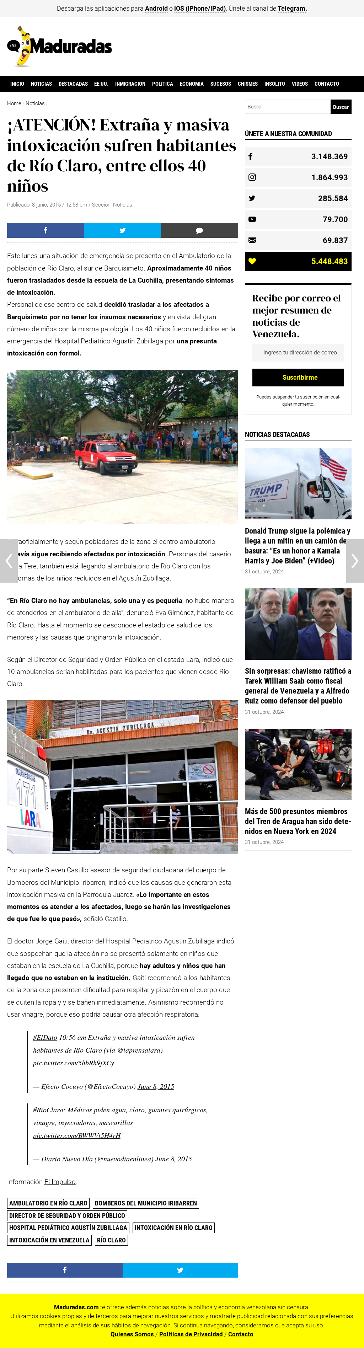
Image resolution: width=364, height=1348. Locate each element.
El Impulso (60, 1182)
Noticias (41, 84)
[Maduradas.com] (59, 65)
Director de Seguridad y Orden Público (67, 1215)
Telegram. (292, 8)
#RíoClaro (48, 1109)
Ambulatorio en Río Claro (48, 1203)
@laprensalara (138, 1049)
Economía (192, 84)
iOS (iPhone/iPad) (200, 8)
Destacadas (73, 84)
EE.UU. (101, 84)
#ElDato (45, 1037)
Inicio (17, 84)
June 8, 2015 (156, 1086)
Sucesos (220, 84)
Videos (300, 84)
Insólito (274, 84)
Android (156, 8)
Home (14, 103)
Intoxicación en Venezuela (49, 1240)
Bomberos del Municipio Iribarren (146, 1203)
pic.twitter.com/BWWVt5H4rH (77, 1135)
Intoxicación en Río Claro (174, 1227)
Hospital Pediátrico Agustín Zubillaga (68, 1227)
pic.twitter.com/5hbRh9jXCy (73, 1062)
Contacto (327, 84)
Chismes (248, 84)
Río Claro (111, 1240)
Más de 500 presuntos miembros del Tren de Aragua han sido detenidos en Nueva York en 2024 (298, 821)
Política (162, 84)
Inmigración (130, 84)
